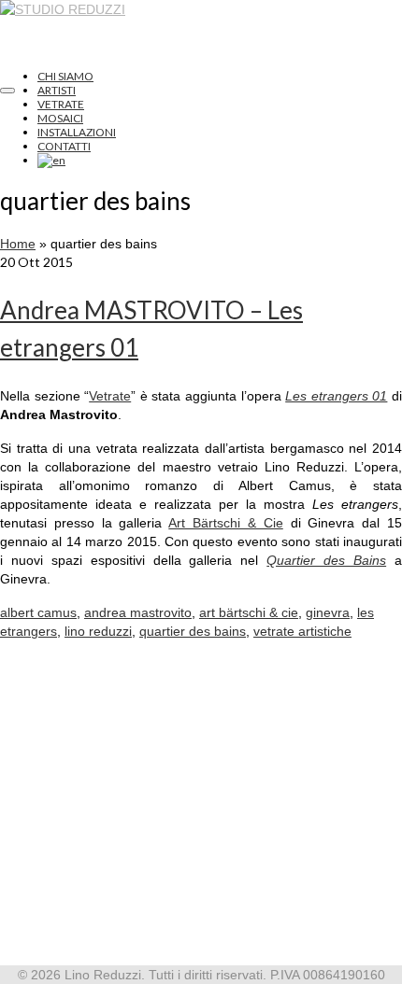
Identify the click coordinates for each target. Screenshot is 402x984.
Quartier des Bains (326, 560)
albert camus (38, 612)
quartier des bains (192, 631)
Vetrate (110, 395)
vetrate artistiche (302, 631)
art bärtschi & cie (248, 612)
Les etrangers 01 (336, 395)
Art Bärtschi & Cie (225, 522)
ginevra (328, 612)
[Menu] (7, 90)
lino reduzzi (98, 631)
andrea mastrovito (138, 612)
